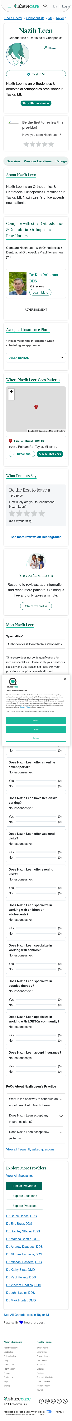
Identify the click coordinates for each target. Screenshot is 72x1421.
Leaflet (31, 430)
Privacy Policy (25, 707)
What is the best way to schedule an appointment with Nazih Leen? (33, 1102)
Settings (36, 738)
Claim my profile (36, 606)
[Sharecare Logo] (26, 6)
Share (52, 48)
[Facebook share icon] (41, 1402)
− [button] (11, 397)
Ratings (61, 161)
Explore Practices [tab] (24, 1205)
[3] (38, 143)
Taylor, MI (38, 74)
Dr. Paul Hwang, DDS (21, 1277)
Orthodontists (35, 18)
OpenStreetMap (45, 430)
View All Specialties (19, 1175)
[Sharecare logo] (36, 1399)
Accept (36, 729)
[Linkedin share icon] (53, 1402)
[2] (32, 143)
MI (50, 18)
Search (45, 6)
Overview (13, 161)
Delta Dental (19, 358)
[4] (44, 143)
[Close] (65, 679)
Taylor (60, 18)
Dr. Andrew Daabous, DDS (24, 1246)
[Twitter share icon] (59, 1402)
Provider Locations (38, 161)
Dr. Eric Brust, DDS (19, 1223)
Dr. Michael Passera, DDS (24, 1262)
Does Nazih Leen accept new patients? (29, 1135)
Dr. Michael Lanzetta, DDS (24, 1254)
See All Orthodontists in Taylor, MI (27, 1314)
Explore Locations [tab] (24, 1195)
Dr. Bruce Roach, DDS (21, 1216)
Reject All (36, 720)
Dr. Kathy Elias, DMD (20, 1269)
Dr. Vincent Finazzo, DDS (23, 1285)
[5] (51, 143)
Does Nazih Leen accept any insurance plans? (28, 1118)
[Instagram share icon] (47, 1402)
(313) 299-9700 (51, 454)
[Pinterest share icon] (65, 1402)
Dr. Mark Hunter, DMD (21, 1300)
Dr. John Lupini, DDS (20, 1292)
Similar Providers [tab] (24, 1185)
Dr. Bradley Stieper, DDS (23, 1231)
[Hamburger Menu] (10, 6)
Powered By (11, 1322)
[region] (36, 710)
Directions (23, 454)
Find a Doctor (13, 18)
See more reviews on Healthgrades (36, 537)
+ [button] (11, 391)
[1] (25, 143)
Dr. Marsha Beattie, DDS (23, 1239)
